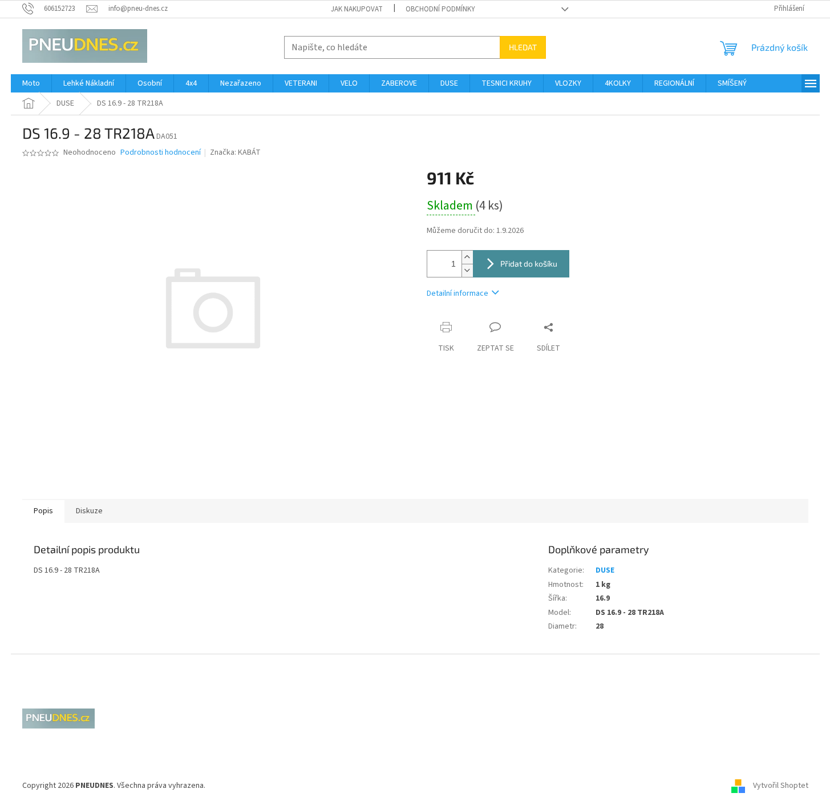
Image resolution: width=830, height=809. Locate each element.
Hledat (523, 47)
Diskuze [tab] (89, 511)
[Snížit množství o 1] (467, 270)
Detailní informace (457, 293)
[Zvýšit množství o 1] (467, 257)
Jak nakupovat (357, 9)
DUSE (605, 570)
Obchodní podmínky (440, 9)
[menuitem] (31, 83)
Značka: (235, 152)
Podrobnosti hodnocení (160, 152)
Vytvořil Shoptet (780, 785)
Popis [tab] (43, 511)
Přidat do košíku (528, 263)
